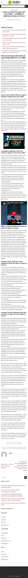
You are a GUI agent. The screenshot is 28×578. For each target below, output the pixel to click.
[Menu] (2, 2)
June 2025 (3, 519)
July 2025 (3, 517)
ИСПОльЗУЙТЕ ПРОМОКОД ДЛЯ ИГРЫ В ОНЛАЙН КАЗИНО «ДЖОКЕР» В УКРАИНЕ (12, 495)
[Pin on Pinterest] (18, 443)
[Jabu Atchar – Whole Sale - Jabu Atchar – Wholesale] (14, 2)
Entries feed (4, 554)
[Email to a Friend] (15, 443)
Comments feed (4, 556)
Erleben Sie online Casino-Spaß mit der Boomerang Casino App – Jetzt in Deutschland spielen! (13, 499)
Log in (2, 551)
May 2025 (3, 522)
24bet (9, 113)
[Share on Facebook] (10, 443)
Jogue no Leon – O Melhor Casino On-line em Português (7, 466)
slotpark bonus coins (6, 540)
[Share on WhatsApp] (8, 443)
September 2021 (5, 525)
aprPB (2, 535)
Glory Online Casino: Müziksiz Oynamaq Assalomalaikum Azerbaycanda (10, 490)
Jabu (20, 19)
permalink (24, 447)
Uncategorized (14, 10)
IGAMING (3, 538)
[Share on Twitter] (13, 443)
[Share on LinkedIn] (20, 443)
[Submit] (26, 6)
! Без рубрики (4, 533)
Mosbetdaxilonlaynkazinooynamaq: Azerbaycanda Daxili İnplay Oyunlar (13, 486)
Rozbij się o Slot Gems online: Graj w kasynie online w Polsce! (13, 503)
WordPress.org (4, 559)
